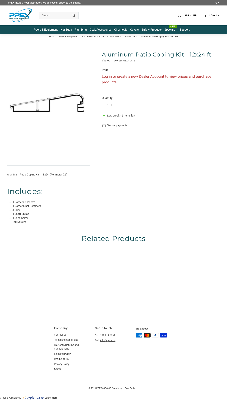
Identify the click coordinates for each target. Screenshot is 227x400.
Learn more (51, 397)
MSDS (57, 369)
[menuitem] (45, 29)
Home (52, 36)
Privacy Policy (61, 364)
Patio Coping (131, 36)
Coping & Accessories (110, 36)
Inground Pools (88, 36)
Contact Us (60, 334)
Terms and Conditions (66, 339)
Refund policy (61, 359)
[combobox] (59, 15)
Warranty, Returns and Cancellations (66, 347)
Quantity (107, 98)
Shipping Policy (62, 353)
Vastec (106, 60)
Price (105, 70)
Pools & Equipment (68, 36)
